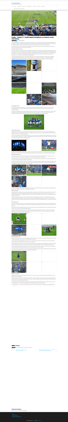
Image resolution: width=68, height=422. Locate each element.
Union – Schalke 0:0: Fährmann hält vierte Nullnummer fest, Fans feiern (21, 350)
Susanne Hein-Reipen (21, 40)
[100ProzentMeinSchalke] (12, 6)
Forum (15, 6)
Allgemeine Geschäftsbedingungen (16, 416)
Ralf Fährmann (26, 347)
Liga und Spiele (19, 6)
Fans (16, 347)
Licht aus (26, 107)
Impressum (13, 414)
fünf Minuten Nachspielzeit (37, 247)
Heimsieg (18, 347)
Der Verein (34, 6)
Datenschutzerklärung (15, 415)
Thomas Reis (30, 347)
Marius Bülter (22, 347)
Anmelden (42, 6)
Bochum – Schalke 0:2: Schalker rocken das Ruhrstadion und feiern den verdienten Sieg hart (45, 350)
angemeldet (15, 410)
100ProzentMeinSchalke (16, 3)
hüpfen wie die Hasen (51, 281)
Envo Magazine (39, 420)
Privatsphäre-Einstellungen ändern (19, 8)
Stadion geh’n (22, 157)
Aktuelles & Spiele (17, 345)
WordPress (33, 420)
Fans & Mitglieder (28, 6)
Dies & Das (38, 6)
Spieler (24, 6)
